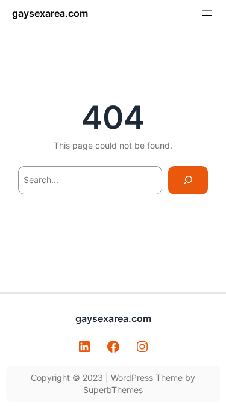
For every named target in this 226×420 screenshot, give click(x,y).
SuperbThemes (113, 389)
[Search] (188, 180)
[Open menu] (206, 13)
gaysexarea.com (50, 13)
